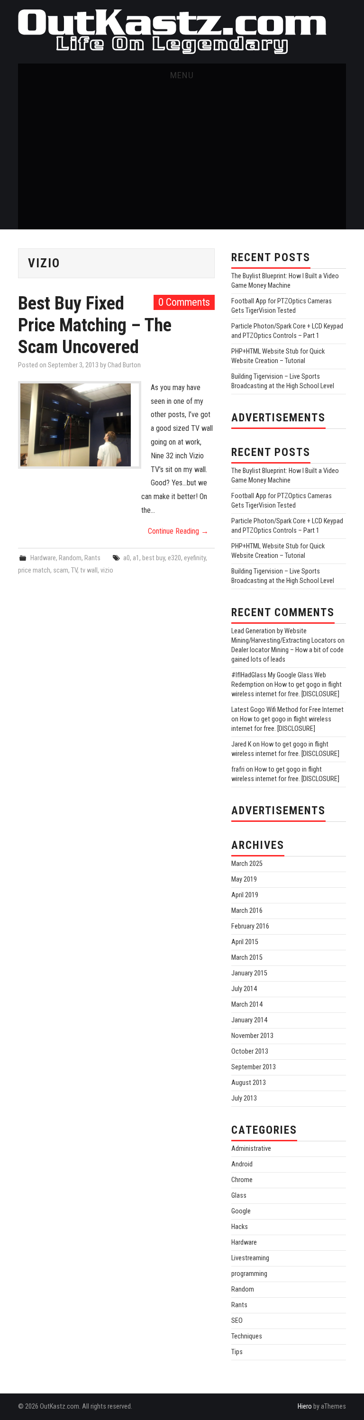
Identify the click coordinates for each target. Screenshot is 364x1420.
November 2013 (252, 1036)
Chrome (242, 1180)
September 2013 (253, 1067)
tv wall (89, 570)
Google (241, 1211)
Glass (238, 1196)
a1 (136, 558)
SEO (237, 1321)
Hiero (305, 1406)
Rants (92, 558)
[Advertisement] (182, 158)
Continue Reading (178, 531)
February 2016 (250, 926)
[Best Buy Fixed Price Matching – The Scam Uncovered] (79, 424)
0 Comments (184, 302)
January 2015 (249, 973)
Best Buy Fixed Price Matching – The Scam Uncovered (95, 324)
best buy (153, 558)
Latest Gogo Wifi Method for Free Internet (287, 710)
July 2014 (244, 989)
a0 (126, 558)
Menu (182, 75)
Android (242, 1164)
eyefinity (195, 558)
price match (34, 570)
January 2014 (249, 1020)
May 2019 (244, 879)
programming (249, 1274)
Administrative (251, 1149)
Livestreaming (250, 1258)
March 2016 (247, 911)
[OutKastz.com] (172, 31)
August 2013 (248, 1083)
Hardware (43, 558)
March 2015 (247, 958)
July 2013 (244, 1098)
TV (74, 570)
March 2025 (247, 864)
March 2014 (247, 1005)
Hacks (239, 1227)
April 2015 (244, 942)
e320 (174, 558)
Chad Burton (124, 365)
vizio (106, 570)
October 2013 (249, 1051)
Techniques (246, 1336)
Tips (237, 1352)
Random (70, 558)
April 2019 (244, 895)
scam (60, 570)
